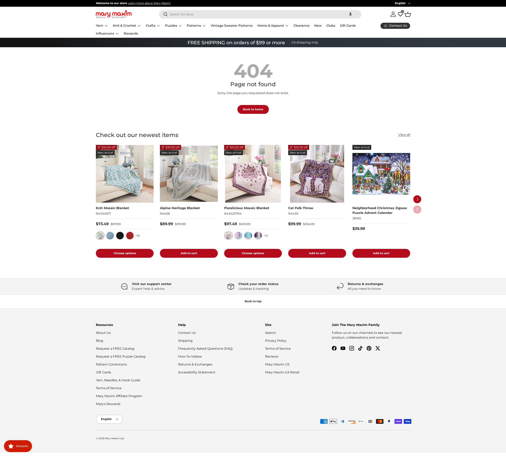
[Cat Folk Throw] (317, 174)
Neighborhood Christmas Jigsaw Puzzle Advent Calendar (379, 210)
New (318, 25)
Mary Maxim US (277, 364)
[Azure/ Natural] (110, 236)
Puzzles (171, 25)
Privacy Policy (275, 341)
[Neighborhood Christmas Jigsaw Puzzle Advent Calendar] (381, 174)
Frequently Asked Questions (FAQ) (205, 348)
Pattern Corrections (111, 364)
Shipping (185, 341)
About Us (103, 333)
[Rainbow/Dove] (238, 236)
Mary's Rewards (108, 404)
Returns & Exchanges (195, 364)
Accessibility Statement (196, 372)
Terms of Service (109, 388)
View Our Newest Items (139, 3)
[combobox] (260, 14)
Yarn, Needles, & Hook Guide (118, 380)
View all (404, 135)
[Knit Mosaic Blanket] (125, 174)
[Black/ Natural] (120, 236)
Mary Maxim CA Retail (282, 372)
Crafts (150, 25)
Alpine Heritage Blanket (180, 208)
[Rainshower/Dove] (248, 236)
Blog (99, 341)
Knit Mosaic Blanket (112, 208)
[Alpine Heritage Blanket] (189, 174)
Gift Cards (348, 25)
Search (270, 333)
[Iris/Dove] (258, 236)
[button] (350, 14)
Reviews (271, 356)
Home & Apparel (270, 25)
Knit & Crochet (124, 25)
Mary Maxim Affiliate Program (119, 396)
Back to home (253, 109)
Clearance (302, 25)
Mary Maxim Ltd (114, 438)
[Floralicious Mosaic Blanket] (253, 174)
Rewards (131, 33)
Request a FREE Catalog (115, 348)
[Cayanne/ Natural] (130, 236)
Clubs (330, 25)
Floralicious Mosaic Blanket (246, 208)
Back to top (253, 301)
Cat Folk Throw (300, 208)
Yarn (99, 25)
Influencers (105, 33)
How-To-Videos (190, 356)
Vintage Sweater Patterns (232, 25)
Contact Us (187, 333)
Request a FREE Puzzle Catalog (120, 356)
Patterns (194, 25)
